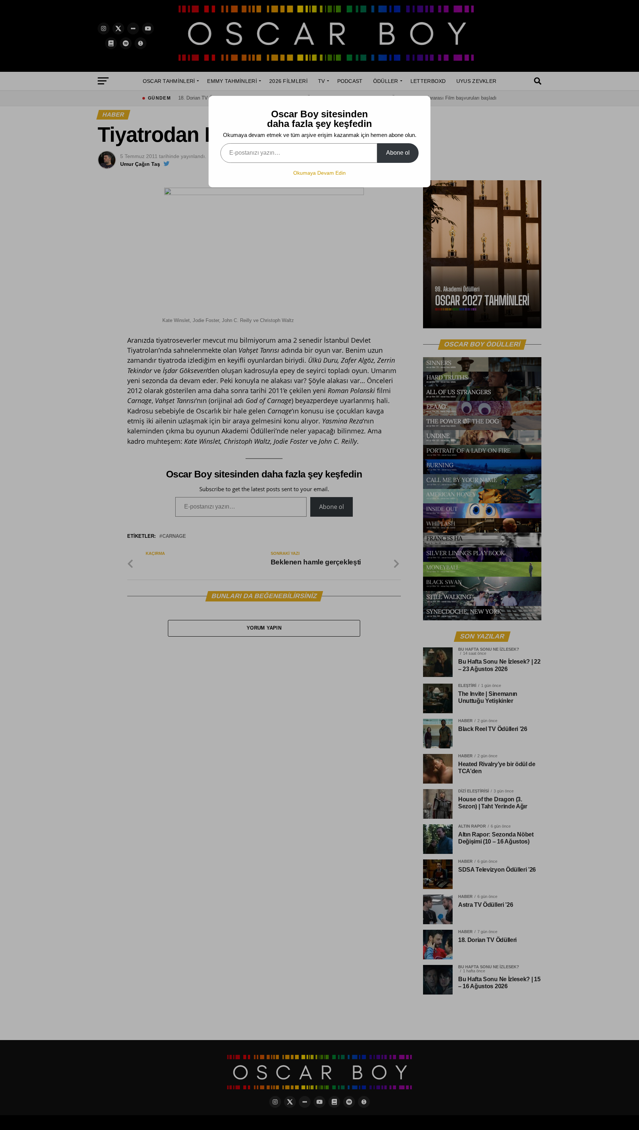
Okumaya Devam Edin (319, 173)
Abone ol (398, 153)
